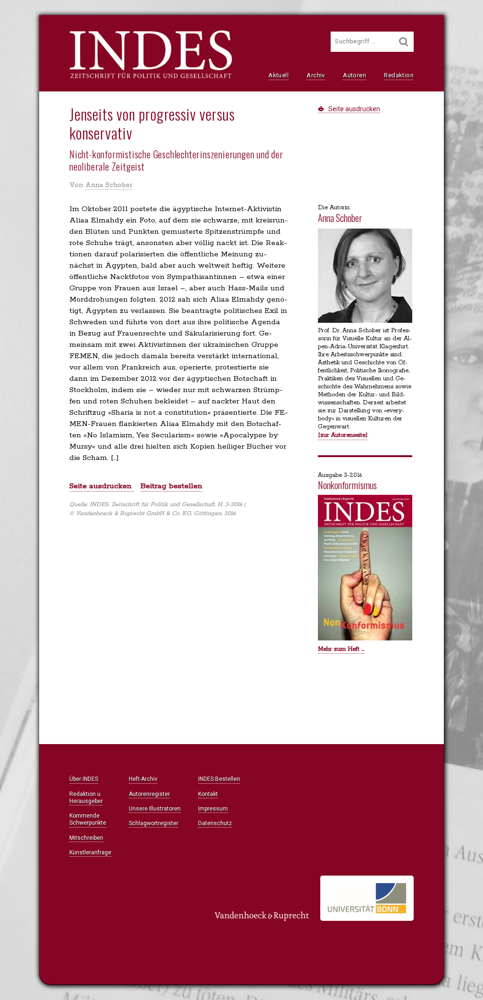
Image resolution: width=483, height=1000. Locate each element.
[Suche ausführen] (404, 42)
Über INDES (83, 779)
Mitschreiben (86, 838)
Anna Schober (109, 185)
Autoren (354, 75)
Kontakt (208, 794)
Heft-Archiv (143, 779)
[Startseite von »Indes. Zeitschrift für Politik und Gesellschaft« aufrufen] (150, 77)
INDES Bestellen (219, 779)
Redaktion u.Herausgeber (86, 797)
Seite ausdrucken (353, 109)
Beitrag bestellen (171, 486)
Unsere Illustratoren (155, 808)
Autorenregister (149, 794)
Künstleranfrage (90, 852)
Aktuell (278, 75)
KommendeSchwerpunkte (87, 819)
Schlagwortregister (153, 823)
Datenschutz (215, 823)
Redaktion (399, 75)
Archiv (316, 75)
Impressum (213, 808)
